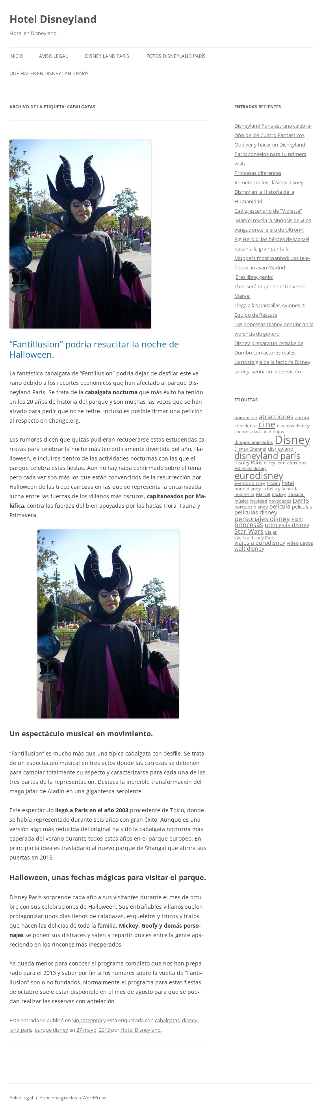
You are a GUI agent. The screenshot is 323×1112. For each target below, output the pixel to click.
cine (266, 424)
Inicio (16, 56)
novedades (280, 501)
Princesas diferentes (257, 172)
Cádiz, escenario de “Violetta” (268, 210)
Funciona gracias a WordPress (73, 1097)
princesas (248, 524)
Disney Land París (107, 56)
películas (302, 506)
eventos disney (249, 483)
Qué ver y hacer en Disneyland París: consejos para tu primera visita (270, 154)
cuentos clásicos (250, 431)
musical (296, 494)
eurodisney (258, 475)
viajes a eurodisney (259, 542)
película (279, 506)
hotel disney (247, 488)
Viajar (271, 532)
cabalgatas (167, 1020)
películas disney (255, 512)
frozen (273, 483)
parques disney (251, 506)
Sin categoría (87, 1020)
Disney (292, 439)
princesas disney (287, 525)
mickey (279, 494)
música (241, 501)
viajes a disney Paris (254, 537)
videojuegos (300, 543)
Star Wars (249, 531)
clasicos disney (293, 425)
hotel (288, 482)
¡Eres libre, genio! (253, 276)
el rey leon (275, 463)
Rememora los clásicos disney (269, 182)
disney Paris (248, 462)
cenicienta (245, 425)
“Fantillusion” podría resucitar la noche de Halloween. (94, 349)
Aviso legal (53, 56)
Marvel (263, 494)
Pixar (297, 519)
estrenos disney (250, 468)
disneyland (280, 448)
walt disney (249, 548)
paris (301, 500)
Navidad (258, 501)
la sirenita (244, 494)
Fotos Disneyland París (176, 56)
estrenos (296, 462)
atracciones (276, 416)
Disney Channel (250, 449)
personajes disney (262, 518)
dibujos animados (253, 442)
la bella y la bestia (280, 489)
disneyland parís (267, 455)
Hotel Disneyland (53, 19)
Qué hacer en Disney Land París (49, 73)
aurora (302, 417)
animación (245, 417)
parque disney (51, 1029)
